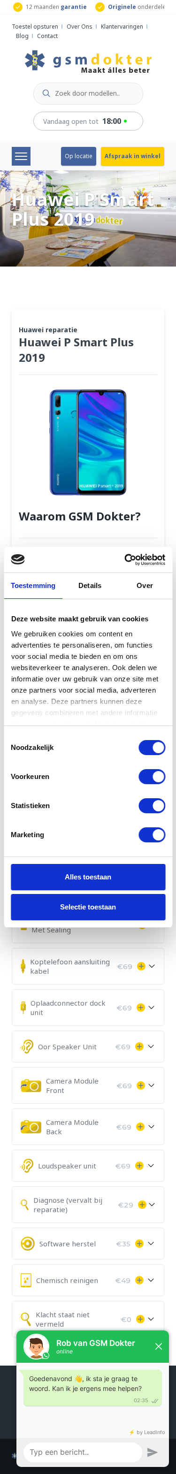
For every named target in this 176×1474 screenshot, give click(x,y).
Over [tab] (145, 585)
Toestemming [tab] (33, 585)
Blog (22, 36)
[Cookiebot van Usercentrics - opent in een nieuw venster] (125, 560)
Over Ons (79, 27)
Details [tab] (89, 585)
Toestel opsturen (35, 27)
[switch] (151, 776)
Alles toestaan (88, 877)
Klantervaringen (122, 27)
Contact (47, 36)
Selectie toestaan (88, 907)
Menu (21, 156)
